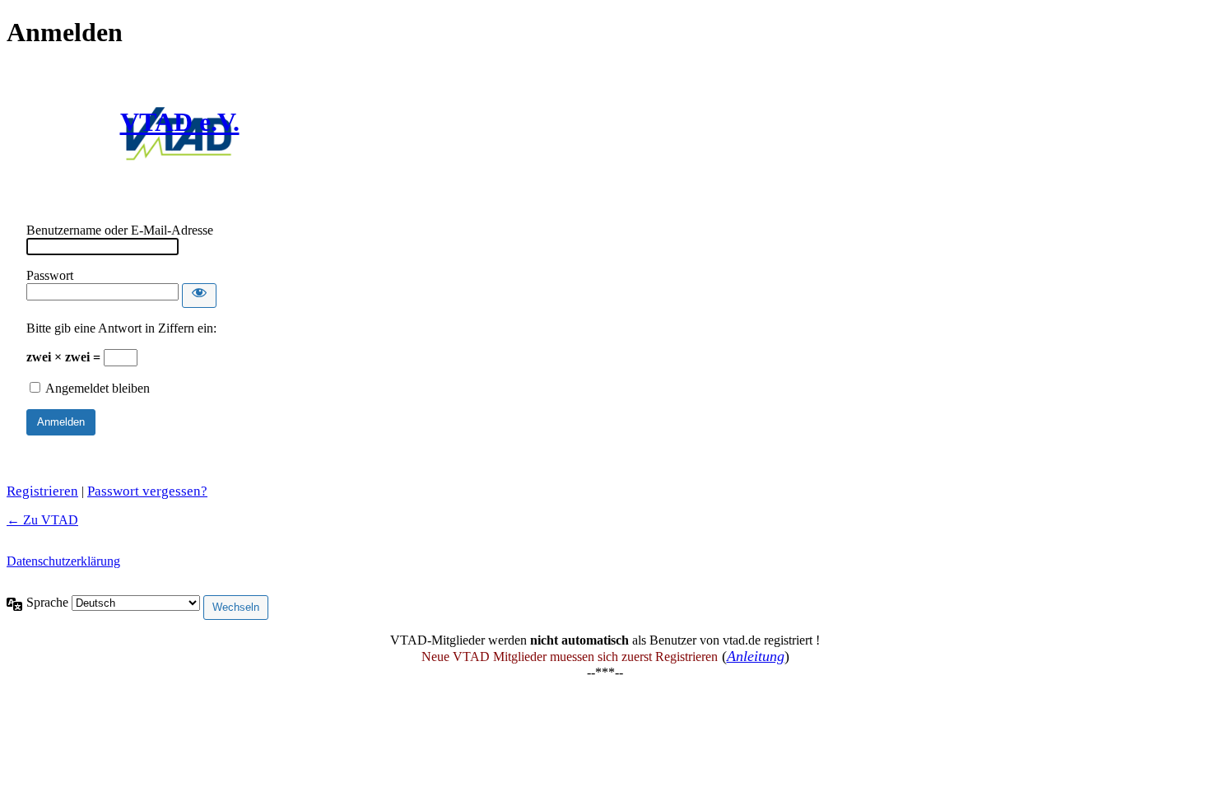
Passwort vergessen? (147, 491)
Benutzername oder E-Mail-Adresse (119, 230)
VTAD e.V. (180, 122)
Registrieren (42, 491)
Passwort (49, 275)
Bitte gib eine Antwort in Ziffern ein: (121, 328)
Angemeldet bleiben (97, 388)
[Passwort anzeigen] (199, 295)
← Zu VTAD (42, 520)
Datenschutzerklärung (63, 561)
